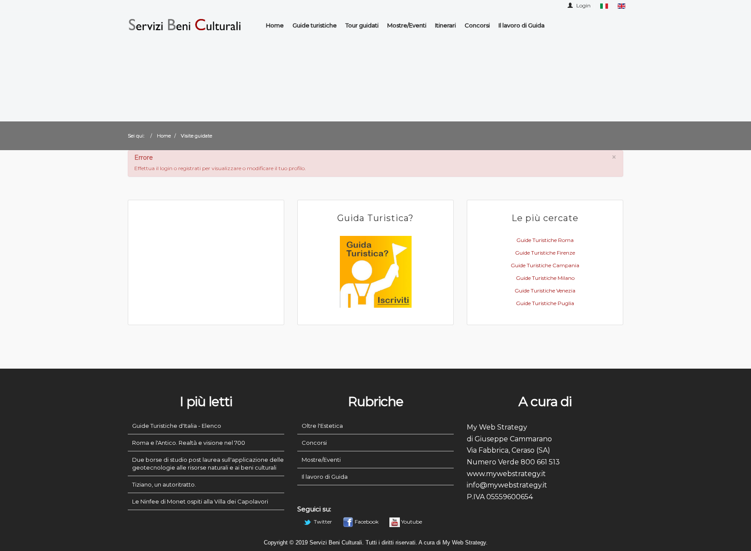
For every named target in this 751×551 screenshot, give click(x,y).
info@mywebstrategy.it (507, 485)
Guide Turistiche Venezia (545, 290)
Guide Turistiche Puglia (545, 303)
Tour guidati (362, 25)
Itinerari (445, 25)
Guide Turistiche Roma (545, 240)
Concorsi (477, 25)
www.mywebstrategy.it (506, 474)
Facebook (366, 521)
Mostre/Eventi (406, 25)
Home (275, 25)
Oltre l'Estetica (322, 425)
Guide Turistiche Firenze (545, 252)
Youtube (411, 521)
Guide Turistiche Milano (545, 278)
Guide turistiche (314, 25)
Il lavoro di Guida (521, 25)
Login (583, 5)
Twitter (322, 521)
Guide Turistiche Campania (545, 265)
